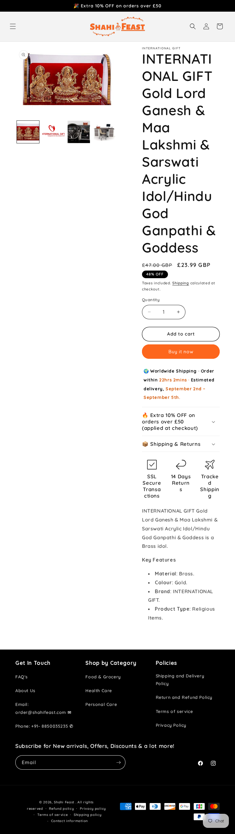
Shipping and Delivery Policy (180, 679)
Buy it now (181, 351)
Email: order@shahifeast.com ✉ (43, 708)
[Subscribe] (118, 762)
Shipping (180, 283)
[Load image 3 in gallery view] (79, 132)
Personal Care (101, 704)
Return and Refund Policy (184, 697)
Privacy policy (93, 808)
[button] (13, 26)
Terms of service (174, 711)
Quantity (151, 299)
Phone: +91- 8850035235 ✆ (44, 726)
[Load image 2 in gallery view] (53, 132)
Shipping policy (88, 815)
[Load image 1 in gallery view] (28, 132)
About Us (25, 690)
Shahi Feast (64, 802)
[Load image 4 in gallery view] (104, 132)
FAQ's (21, 677)
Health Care (98, 690)
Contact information (69, 821)
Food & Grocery (103, 677)
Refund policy (61, 808)
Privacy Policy (171, 725)
